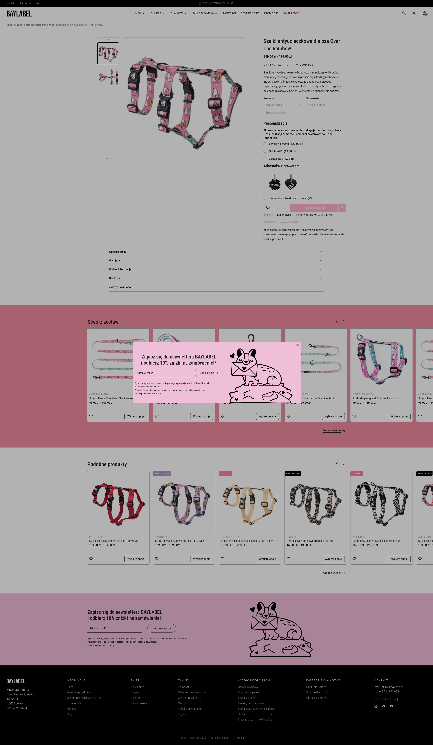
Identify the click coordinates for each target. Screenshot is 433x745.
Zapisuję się (207, 373)
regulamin (178, 390)
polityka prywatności (195, 390)
